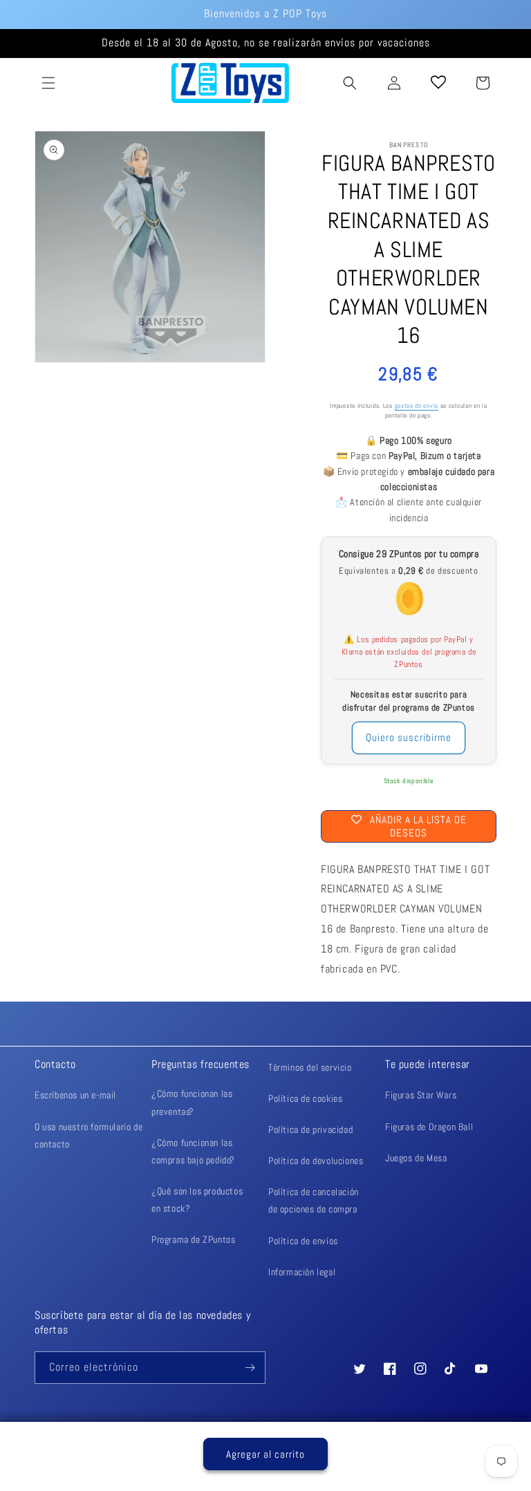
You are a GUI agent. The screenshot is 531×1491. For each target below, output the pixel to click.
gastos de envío (417, 406)
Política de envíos (303, 1241)
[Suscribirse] (249, 1367)
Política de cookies (305, 1098)
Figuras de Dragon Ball (429, 1126)
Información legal (301, 1272)
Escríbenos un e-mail (75, 1095)
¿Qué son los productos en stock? (197, 1200)
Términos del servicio (310, 1067)
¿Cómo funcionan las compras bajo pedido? (193, 1151)
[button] (48, 83)
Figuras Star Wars (420, 1095)
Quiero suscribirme (408, 737)
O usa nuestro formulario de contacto (88, 1135)
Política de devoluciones (315, 1160)
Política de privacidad (310, 1129)
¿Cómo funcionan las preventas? (191, 1102)
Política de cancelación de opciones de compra (313, 1200)
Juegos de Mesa (416, 1158)
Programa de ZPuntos (193, 1239)
